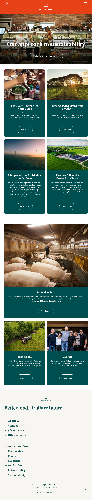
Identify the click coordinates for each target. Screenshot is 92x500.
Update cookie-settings (45, 492)
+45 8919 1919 (39, 487)
